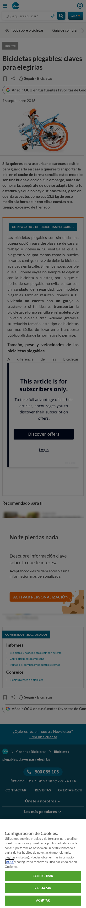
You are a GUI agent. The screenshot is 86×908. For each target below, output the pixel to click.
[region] (43, 863)
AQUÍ (10, 862)
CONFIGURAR (43, 876)
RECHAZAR (42, 888)
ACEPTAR (43, 900)
